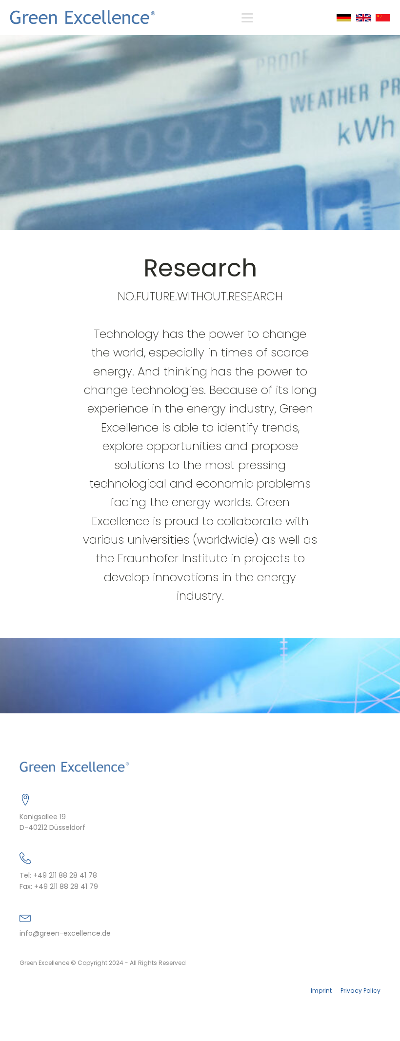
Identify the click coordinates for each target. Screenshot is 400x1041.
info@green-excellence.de (65, 933)
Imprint (321, 991)
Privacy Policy (360, 991)
